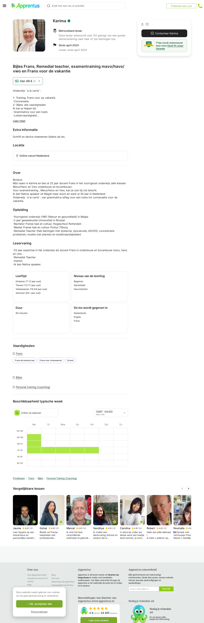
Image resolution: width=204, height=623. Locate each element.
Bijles (19, 377)
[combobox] (85, 6)
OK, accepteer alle (40, 603)
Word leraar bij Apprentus (62, 582)
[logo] (26, 5)
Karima (59, 20)
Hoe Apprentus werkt (36, 575)
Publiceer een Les (181, 6)
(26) (31, 528)
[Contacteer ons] (200, 6)
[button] (147, 24)
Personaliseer (39, 611)
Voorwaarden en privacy (62, 585)
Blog (53, 575)
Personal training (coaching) (33, 387)
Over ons (55, 578)
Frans (19, 353)
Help (29, 585)
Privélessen (19, 478)
